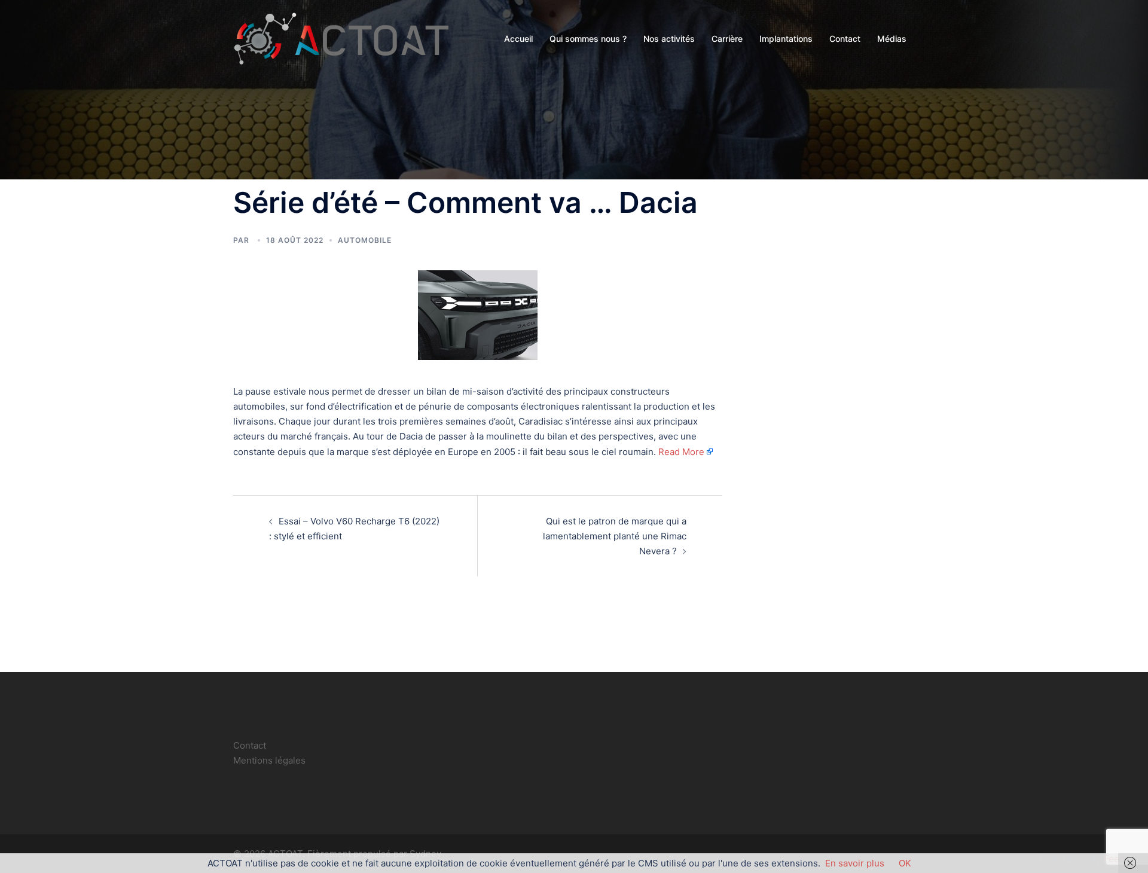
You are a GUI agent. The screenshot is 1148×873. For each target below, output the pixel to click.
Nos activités (669, 38)
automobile (365, 240)
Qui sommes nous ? (588, 38)
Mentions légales (269, 760)
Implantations (786, 38)
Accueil (518, 38)
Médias (891, 38)
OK (905, 863)
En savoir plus (854, 863)
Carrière (727, 38)
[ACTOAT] (340, 38)
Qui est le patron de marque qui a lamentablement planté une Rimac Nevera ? (614, 536)
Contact (844, 38)
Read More (681, 451)
